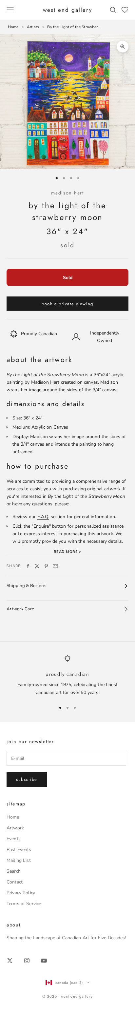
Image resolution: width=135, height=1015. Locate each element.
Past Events (19, 849)
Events (14, 839)
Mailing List (19, 860)
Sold (67, 277)
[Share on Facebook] (27, 566)
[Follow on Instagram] (27, 960)
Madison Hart (67, 193)
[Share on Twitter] (37, 566)
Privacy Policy (21, 893)
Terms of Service (24, 904)
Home (13, 817)
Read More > (67, 551)
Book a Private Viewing (67, 304)
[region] (67, 675)
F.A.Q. (43, 517)
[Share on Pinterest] (46, 566)
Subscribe (26, 779)
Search (14, 871)
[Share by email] (55, 566)
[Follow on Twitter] (10, 960)
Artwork (15, 828)
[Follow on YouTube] (44, 960)
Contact (15, 882)
